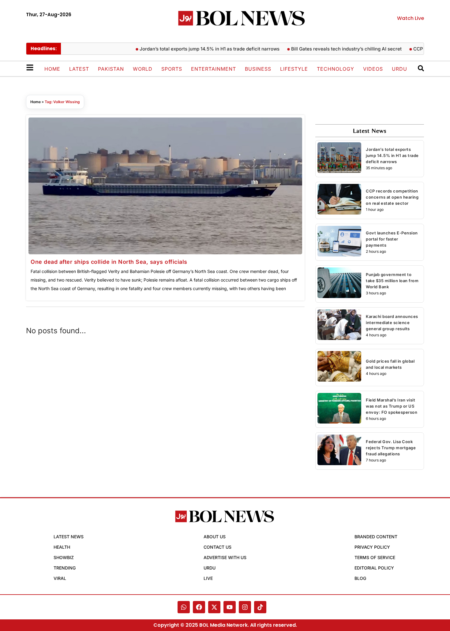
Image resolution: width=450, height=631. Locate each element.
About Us (215, 536)
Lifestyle (294, 69)
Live (208, 578)
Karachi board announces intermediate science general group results (392, 322)
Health (62, 547)
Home (52, 69)
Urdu (399, 69)
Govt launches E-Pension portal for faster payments (392, 239)
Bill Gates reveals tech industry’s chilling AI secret (335, 49)
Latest (79, 69)
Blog (360, 578)
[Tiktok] (260, 607)
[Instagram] (245, 607)
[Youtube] (229, 607)
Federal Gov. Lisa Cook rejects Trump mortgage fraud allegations (391, 447)
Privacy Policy (372, 547)
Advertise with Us (225, 557)
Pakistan (111, 69)
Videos (373, 69)
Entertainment (213, 69)
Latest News (69, 536)
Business (258, 69)
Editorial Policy (374, 567)
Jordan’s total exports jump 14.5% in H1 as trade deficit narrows (198, 49)
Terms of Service (374, 557)
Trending (65, 567)
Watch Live (410, 18)
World (142, 69)
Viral (60, 578)
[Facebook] (199, 607)
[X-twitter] (214, 607)
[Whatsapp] (184, 607)
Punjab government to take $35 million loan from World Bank (392, 280)
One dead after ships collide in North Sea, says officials (109, 262)
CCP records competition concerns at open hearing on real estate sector (392, 197)
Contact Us (217, 547)
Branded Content (375, 536)
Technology (335, 69)
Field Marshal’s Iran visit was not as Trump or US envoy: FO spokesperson (391, 406)
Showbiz (64, 557)
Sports (171, 69)
